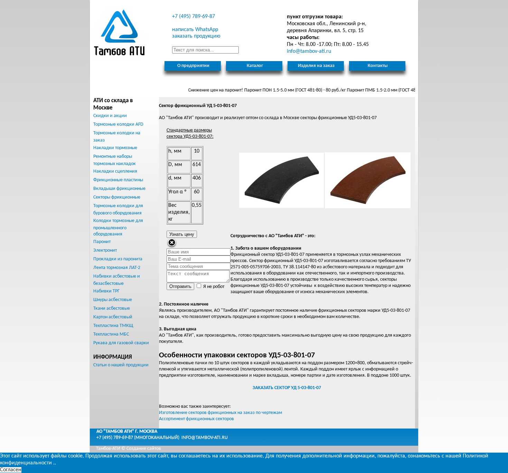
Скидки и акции (110, 115)
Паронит (102, 241)
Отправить (180, 286)
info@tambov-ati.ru (204, 437)
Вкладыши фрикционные (119, 188)
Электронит (105, 250)
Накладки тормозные (115, 148)
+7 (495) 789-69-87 (193, 16)
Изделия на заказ (316, 65)
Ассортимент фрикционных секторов (196, 419)
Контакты (378, 65)
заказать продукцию (196, 36)
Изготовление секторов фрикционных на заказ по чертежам (220, 412)
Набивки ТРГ (106, 291)
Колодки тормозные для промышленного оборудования (118, 227)
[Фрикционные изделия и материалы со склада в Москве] (120, 34)
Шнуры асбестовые (112, 299)
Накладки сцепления (115, 171)
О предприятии (193, 65)
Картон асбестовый (112, 317)
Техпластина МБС (111, 334)
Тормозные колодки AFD (118, 124)
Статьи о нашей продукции (121, 365)
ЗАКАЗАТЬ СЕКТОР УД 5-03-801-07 (287, 387)
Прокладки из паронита (117, 259)
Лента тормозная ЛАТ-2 (116, 267)
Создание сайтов (143, 448)
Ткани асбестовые (111, 308)
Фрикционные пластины (118, 180)
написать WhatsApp (195, 29)
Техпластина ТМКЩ (113, 325)
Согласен (10, 470)
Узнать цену (181, 234)
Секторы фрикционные (116, 197)
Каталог (255, 65)
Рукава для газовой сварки (121, 343)
